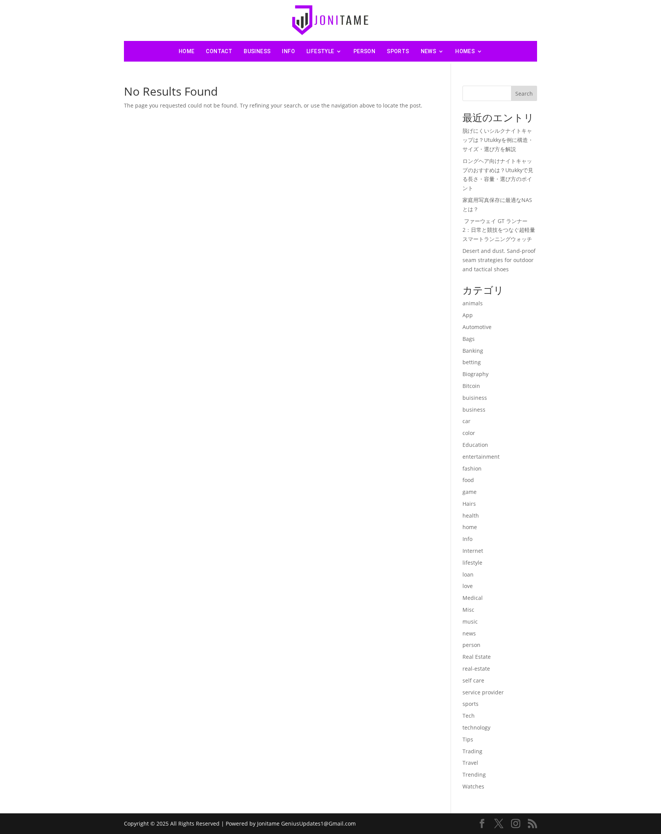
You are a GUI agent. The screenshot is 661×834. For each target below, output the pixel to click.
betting (471, 362)
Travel (470, 762)
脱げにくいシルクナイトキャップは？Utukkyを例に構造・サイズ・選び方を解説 (497, 140)
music (470, 621)
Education (475, 444)
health (470, 515)
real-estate (476, 668)
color (468, 433)
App (467, 315)
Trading (472, 751)
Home (187, 51)
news (428, 51)
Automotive (477, 327)
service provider (483, 692)
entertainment (481, 456)
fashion (472, 468)
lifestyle (320, 51)
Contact (219, 51)
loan (468, 574)
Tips (467, 739)
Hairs (469, 503)
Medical (472, 597)
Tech (468, 715)
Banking (472, 350)
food (468, 480)
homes (465, 51)
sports (398, 51)
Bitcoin (471, 385)
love (467, 586)
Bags (468, 338)
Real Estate (476, 656)
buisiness (474, 397)
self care (473, 680)
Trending (474, 774)
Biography (475, 374)
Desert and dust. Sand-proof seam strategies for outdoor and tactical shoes (499, 260)
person (364, 51)
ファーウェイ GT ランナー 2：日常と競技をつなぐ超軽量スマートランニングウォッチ (498, 230)
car (466, 421)
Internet (472, 550)
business (257, 51)
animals (472, 303)
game (469, 491)
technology (476, 727)
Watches (473, 786)
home (469, 527)
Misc (468, 609)
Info (288, 51)
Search (524, 93)
